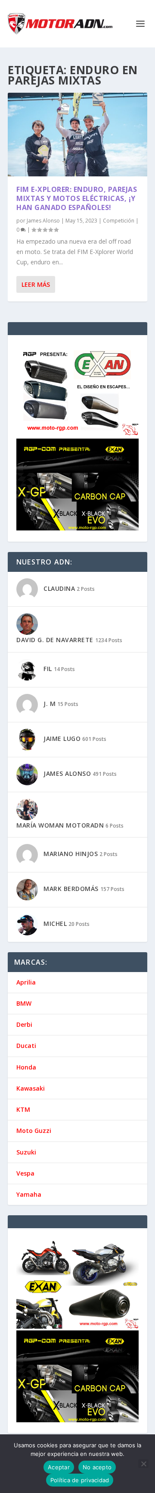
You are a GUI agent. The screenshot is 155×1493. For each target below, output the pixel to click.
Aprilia (26, 982)
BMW (23, 1003)
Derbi (24, 1024)
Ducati (26, 1045)
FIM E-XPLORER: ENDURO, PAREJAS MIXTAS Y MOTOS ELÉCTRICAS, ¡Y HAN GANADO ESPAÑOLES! (76, 198)
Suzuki (26, 1152)
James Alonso (43, 220)
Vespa (25, 1173)
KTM (23, 1109)
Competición (118, 220)
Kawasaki (30, 1088)
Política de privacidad (79, 1480)
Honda (26, 1067)
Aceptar (59, 1467)
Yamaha (28, 1194)
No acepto (97, 1467)
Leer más (36, 284)
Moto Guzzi (33, 1130)
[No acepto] (143, 1463)
